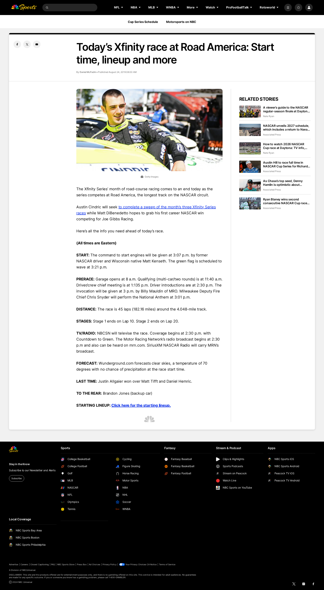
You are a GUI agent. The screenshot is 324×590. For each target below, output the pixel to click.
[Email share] (36, 44)
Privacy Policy (109, 564)
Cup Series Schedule (143, 22)
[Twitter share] (27, 44)
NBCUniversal (29, 570)
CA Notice (152, 564)
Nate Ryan (268, 116)
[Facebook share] (17, 44)
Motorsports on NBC (181, 22)
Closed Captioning (39, 564)
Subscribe (16, 478)
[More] (288, 7)
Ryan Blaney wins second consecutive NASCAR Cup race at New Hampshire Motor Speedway (285, 201)
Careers (24, 564)
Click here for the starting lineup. (141, 405)
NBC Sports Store (66, 564)
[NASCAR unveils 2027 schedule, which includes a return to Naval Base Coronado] (250, 130)
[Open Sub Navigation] (122, 7)
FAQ (53, 564)
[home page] (24, 7)
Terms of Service (167, 564)
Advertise (13, 564)
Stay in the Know (19, 464)
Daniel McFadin (88, 72)
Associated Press (272, 134)
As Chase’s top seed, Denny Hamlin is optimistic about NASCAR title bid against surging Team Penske (286, 183)
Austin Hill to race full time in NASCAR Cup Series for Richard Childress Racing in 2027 (285, 164)
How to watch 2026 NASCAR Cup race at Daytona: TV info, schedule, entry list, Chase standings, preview (284, 146)
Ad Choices (94, 564)
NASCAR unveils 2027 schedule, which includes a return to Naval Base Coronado (286, 127)
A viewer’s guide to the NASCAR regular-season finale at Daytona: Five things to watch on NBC (286, 109)
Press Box (82, 564)
